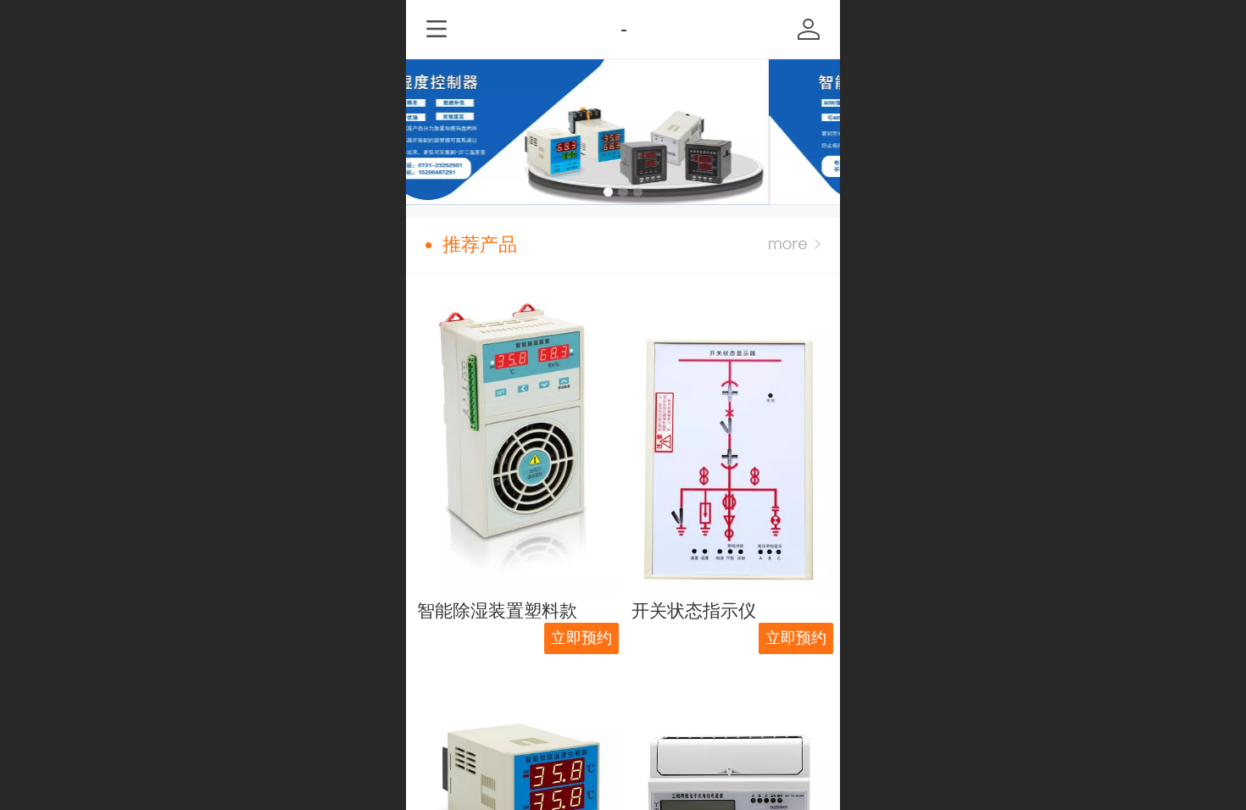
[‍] (794, 245)
